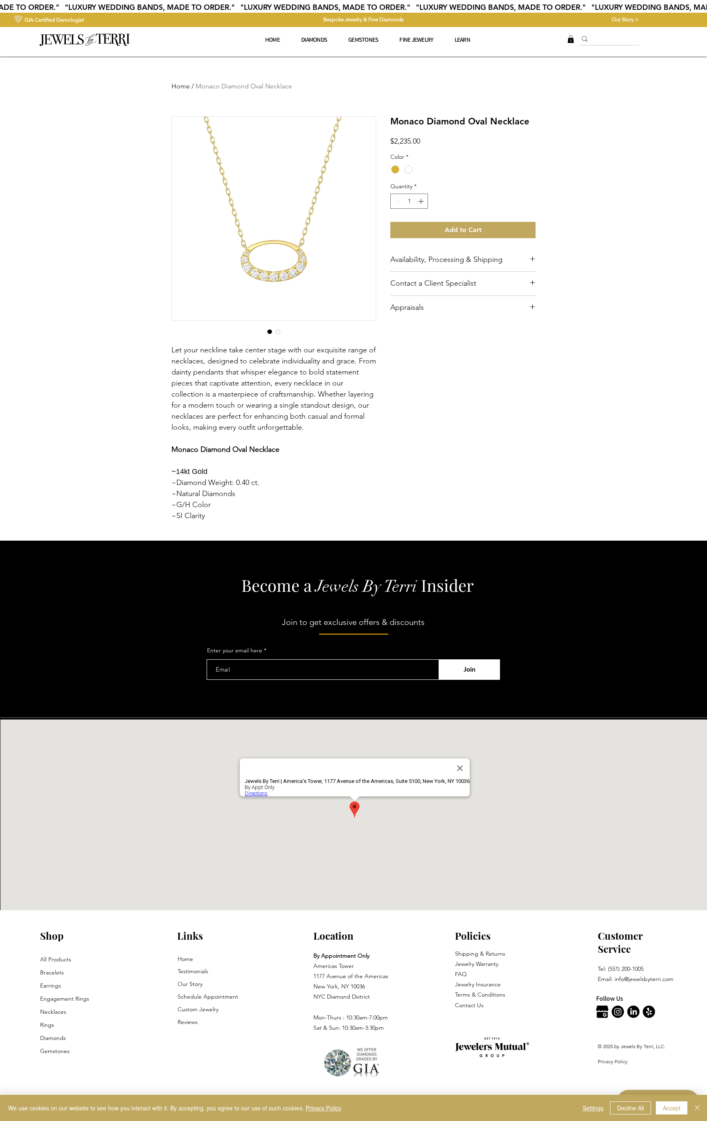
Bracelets (52, 972)
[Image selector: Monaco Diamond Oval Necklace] (270, 331)
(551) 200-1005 (626, 968)
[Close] (697, 1107)
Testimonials (193, 971)
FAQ (461, 974)
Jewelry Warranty (476, 964)
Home (180, 86)
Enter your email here (234, 650)
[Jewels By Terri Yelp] (649, 1012)
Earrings (50, 985)
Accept (671, 1108)
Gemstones (55, 1051)
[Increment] (422, 201)
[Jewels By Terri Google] (602, 1012)
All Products (55, 959)
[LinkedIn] (633, 1012)
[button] (416, 39)
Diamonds (53, 1038)
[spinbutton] (409, 201)
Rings (47, 1025)
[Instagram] (618, 1012)
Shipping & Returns (480, 953)
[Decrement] (397, 201)
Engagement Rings (64, 998)
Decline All (630, 1108)
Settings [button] (593, 1108)
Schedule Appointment (208, 996)
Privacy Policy (613, 1061)
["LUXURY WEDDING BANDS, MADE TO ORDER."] (353, 7)
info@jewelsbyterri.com (644, 979)
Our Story (190, 984)
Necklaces (53, 1011)
